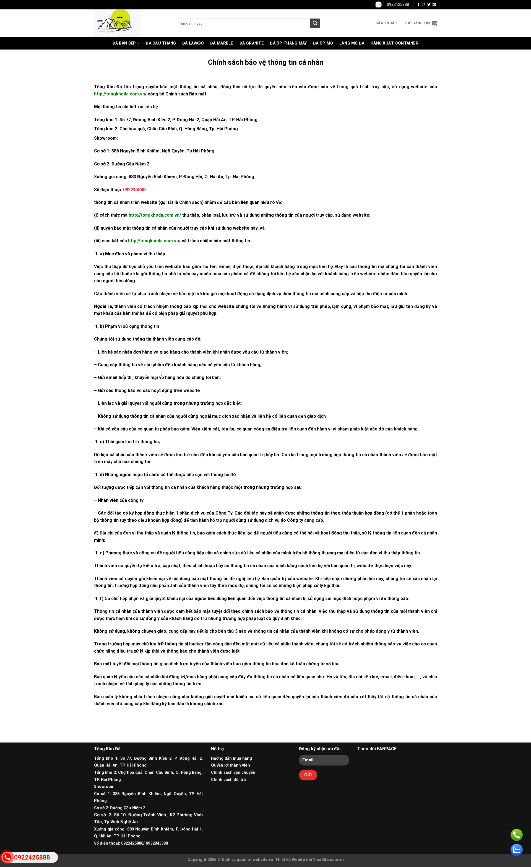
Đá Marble (221, 43)
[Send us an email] (434, 5)
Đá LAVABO (193, 43)
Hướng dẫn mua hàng (231, 758)
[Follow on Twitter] (429, 5)
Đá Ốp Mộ (323, 43)
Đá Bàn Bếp (124, 43)
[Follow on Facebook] (418, 5)
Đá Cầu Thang (161, 43)
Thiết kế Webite (290, 859)
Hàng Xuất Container (394, 43)
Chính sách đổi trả (228, 779)
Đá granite (252, 43)
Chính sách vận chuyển (233, 772)
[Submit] (315, 23)
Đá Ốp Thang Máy (288, 43)
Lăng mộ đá (352, 43)
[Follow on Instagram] (423, 5)
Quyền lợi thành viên (230, 765)
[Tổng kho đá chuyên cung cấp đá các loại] (131, 23)
